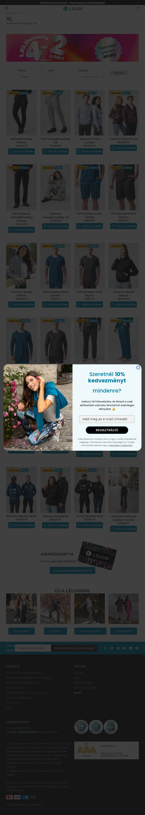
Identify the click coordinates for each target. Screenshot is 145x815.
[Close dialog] (138, 367)
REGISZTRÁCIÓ (107, 430)
